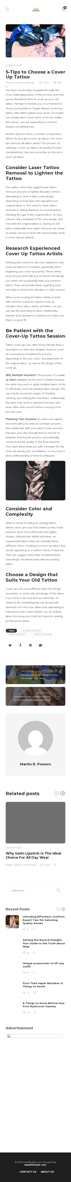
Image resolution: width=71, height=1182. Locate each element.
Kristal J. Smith (13, 865)
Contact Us (28, 1171)
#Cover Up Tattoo (32, 630)
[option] (35, 833)
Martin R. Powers (14, 82)
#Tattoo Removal (43, 634)
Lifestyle (14, 65)
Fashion (27, 671)
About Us (47, 1171)
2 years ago (29, 82)
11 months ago (29, 865)
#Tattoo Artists (17, 634)
